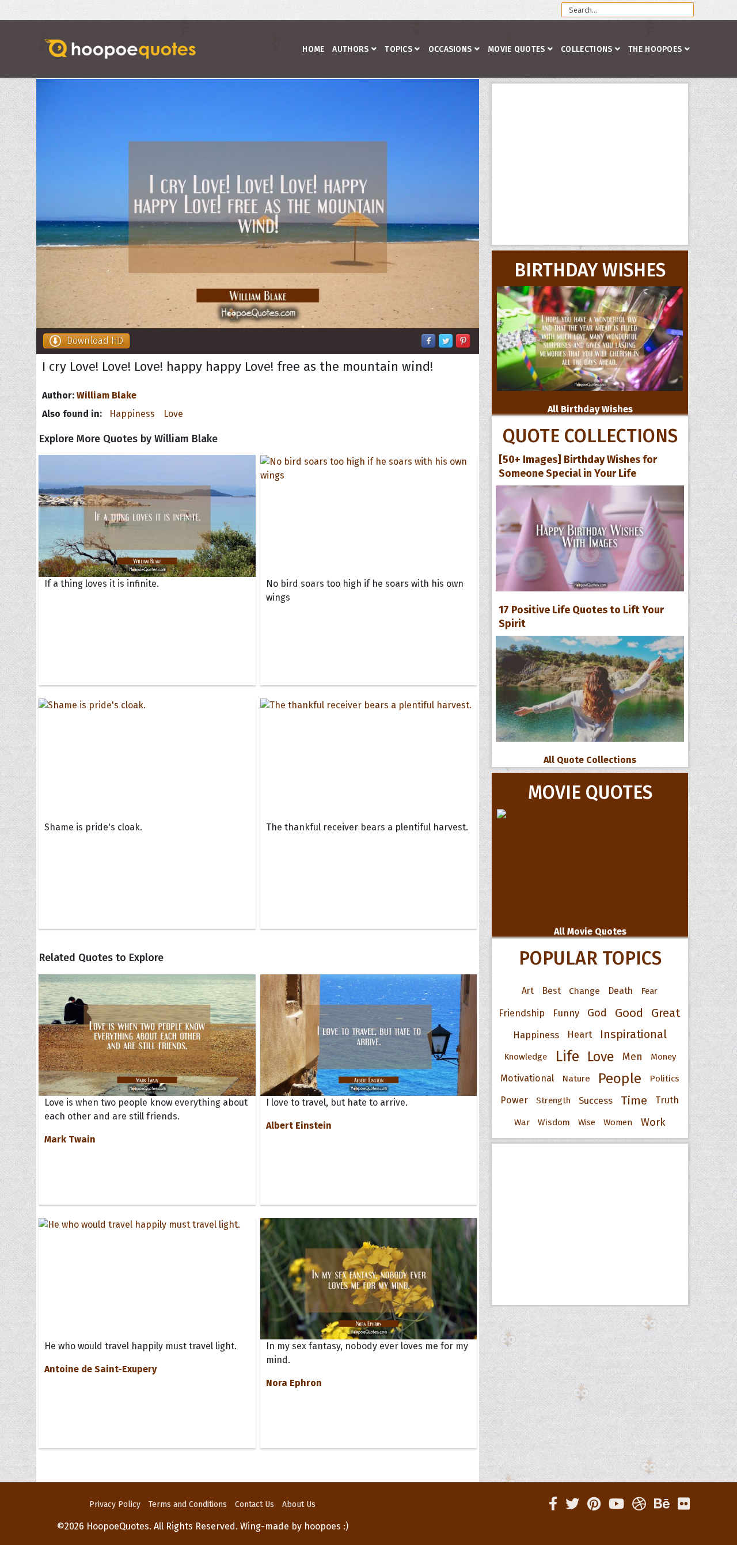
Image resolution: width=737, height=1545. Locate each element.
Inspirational (633, 1034)
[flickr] (684, 1504)
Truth (667, 1100)
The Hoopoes (655, 49)
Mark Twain (70, 1139)
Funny (566, 1013)
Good (629, 1013)
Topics (398, 49)
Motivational (527, 1078)
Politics (664, 1078)
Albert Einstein (299, 1125)
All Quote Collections (590, 759)
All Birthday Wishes (590, 409)
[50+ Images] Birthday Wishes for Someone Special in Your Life (578, 466)
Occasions (450, 49)
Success (596, 1100)
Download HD (95, 340)
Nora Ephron (294, 1382)
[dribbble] (639, 1504)
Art (528, 990)
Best (551, 990)
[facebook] (553, 1504)
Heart (579, 1034)
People (619, 1078)
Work (653, 1122)
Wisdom (554, 1122)
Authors (350, 49)
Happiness (132, 413)
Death (620, 990)
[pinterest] (594, 1504)
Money (663, 1056)
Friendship (522, 1013)
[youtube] (616, 1504)
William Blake (106, 395)
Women (618, 1122)
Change (584, 990)
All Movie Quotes (590, 931)
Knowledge (525, 1056)
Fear (649, 991)
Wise (586, 1122)
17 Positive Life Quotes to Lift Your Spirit (581, 616)
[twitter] (572, 1504)
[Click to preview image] (257, 203)
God (597, 1013)
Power (514, 1100)
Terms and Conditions (188, 1504)
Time (634, 1100)
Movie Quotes (516, 49)
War (522, 1122)
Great (666, 1013)
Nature (576, 1078)
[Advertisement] (590, 164)
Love (173, 413)
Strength (553, 1100)
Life (567, 1056)
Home (313, 49)
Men (632, 1056)
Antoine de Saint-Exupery (100, 1369)
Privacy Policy (114, 1504)
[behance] (662, 1504)
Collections (586, 49)
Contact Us (254, 1504)
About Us (299, 1504)
